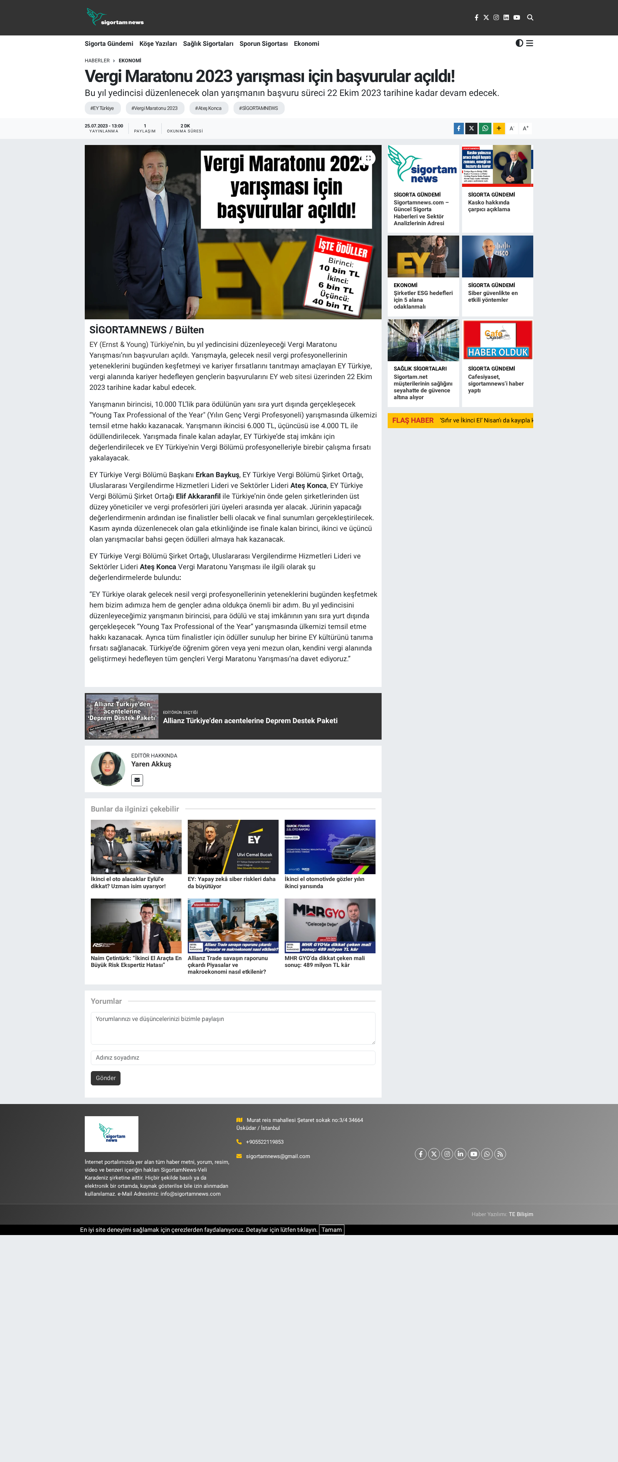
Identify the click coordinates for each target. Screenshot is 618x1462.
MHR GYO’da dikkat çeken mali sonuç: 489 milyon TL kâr (325, 961)
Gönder (106, 1077)
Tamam (332, 1229)
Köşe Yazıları (158, 43)
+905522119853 (265, 1142)
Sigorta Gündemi (109, 43)
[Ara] (530, 18)
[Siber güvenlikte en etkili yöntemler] (497, 256)
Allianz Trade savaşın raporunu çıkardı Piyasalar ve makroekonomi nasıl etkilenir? (228, 965)
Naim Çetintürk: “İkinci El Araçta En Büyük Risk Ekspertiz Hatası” (136, 961)
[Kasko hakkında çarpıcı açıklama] (497, 166)
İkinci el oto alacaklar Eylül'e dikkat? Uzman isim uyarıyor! (128, 882)
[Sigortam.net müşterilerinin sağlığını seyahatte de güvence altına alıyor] (423, 340)
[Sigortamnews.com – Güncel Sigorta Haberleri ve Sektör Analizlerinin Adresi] (423, 166)
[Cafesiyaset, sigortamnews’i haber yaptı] (497, 340)
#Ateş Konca (208, 108)
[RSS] (500, 1154)
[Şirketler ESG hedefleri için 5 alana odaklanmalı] (423, 256)
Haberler (97, 60)
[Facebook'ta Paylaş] (459, 129)
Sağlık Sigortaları (208, 43)
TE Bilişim (521, 1214)
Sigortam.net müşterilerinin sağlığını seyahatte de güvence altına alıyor (423, 387)
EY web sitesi (291, 376)
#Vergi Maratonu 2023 (154, 108)
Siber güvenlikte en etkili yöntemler (493, 296)
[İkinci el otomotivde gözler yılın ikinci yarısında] (330, 846)
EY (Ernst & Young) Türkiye (131, 344)
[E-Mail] (137, 780)
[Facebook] (421, 1154)
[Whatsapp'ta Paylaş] (485, 129)
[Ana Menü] (528, 43)
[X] (434, 1154)
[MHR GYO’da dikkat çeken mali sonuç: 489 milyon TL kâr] (330, 925)
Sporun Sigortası (264, 43)
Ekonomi (306, 43)
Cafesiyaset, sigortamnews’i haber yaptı (496, 383)
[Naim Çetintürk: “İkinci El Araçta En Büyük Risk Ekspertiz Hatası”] (136, 925)
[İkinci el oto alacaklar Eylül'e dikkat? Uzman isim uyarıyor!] (136, 846)
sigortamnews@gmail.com (278, 1156)
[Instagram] (447, 1154)
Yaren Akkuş (151, 764)
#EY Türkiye (102, 108)
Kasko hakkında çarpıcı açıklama (489, 206)
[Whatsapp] (487, 1154)
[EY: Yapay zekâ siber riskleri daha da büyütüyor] (233, 846)
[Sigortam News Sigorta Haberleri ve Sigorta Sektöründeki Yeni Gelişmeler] (115, 17)
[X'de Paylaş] (471, 129)
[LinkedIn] (460, 1154)
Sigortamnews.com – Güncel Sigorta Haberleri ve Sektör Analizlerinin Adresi (421, 213)
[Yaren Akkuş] (108, 768)
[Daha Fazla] (499, 129)
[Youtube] (474, 1154)
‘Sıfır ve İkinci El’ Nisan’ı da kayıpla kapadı (495, 420)
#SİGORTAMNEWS (258, 108)
